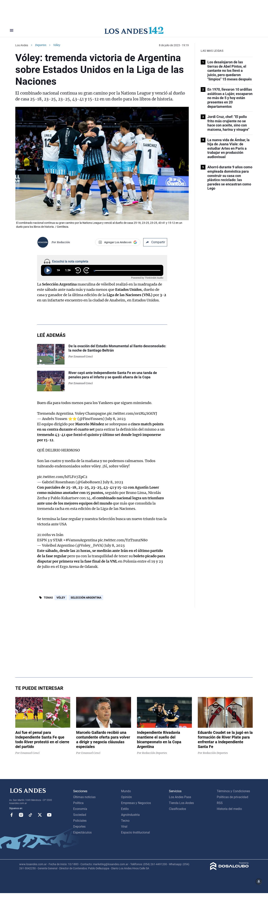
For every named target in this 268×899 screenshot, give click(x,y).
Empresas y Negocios (136, 803)
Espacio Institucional (135, 832)
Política (78, 803)
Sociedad (79, 815)
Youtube (49, 814)
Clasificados (177, 809)
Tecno (125, 821)
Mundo (126, 791)
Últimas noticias (84, 797)
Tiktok (30, 814)
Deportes (40, 45)
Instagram (21, 814)
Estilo (125, 809)
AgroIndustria (130, 815)
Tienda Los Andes (181, 803)
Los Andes (21, 45)
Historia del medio (229, 809)
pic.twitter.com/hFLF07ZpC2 (62, 476)
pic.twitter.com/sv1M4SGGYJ (132, 413)
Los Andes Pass (180, 797)
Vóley (61, 597)
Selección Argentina (86, 597)
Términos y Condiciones (233, 791)
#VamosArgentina (81, 540)
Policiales (80, 821)
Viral (124, 826)
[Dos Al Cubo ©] (229, 869)
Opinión (126, 797)
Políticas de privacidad (232, 797)
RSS (220, 803)
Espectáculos (82, 832)
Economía (80, 809)
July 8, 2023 (115, 418)
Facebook (11, 814)
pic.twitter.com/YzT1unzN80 (123, 540)
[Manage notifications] (259, 881)
